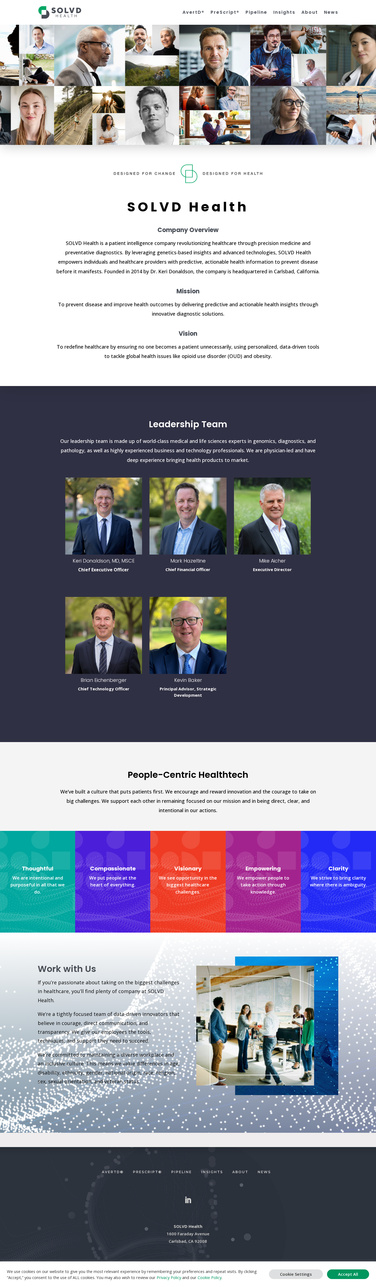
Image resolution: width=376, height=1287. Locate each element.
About (309, 12)
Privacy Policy (169, 1277)
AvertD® (193, 12)
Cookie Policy (210, 1277)
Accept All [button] (348, 1274)
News (331, 12)
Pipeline (256, 12)
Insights (284, 12)
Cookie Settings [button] (296, 1274)
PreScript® (225, 12)
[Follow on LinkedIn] (188, 1200)
